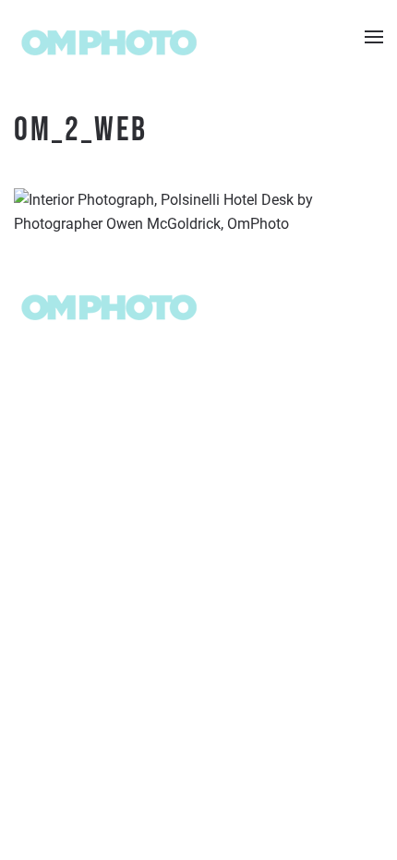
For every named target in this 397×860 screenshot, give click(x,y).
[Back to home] (107, 37)
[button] (374, 37)
